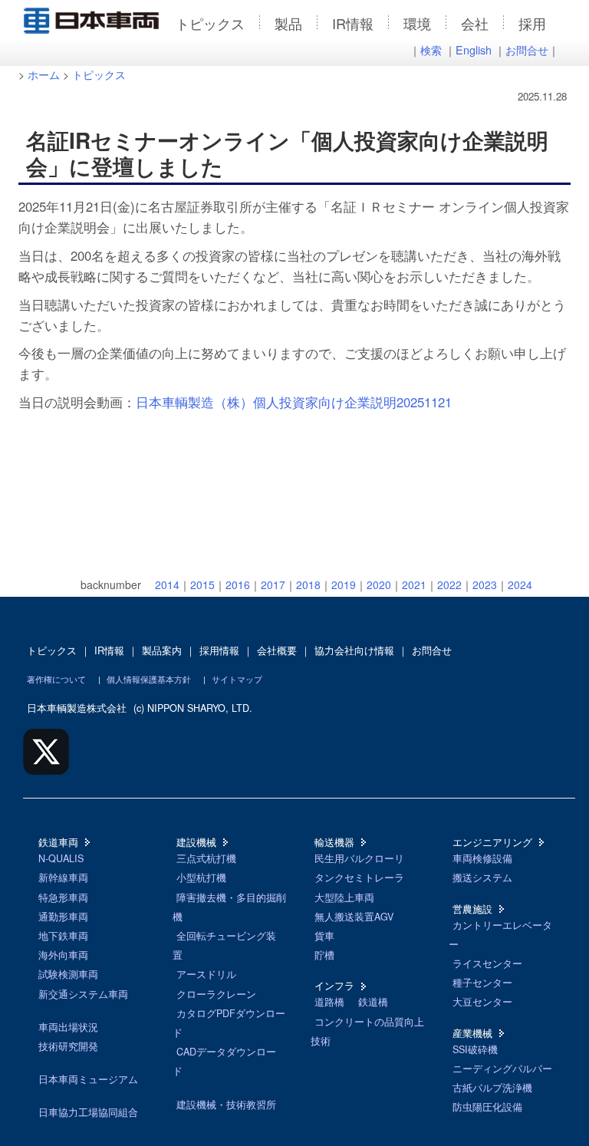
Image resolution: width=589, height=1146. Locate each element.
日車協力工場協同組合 (88, 1112)
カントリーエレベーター (500, 934)
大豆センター (482, 1002)
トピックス (210, 23)
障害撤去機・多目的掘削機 (229, 907)
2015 (202, 584)
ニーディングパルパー (502, 1068)
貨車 (324, 936)
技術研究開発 (68, 1046)
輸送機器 (334, 842)
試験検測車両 (68, 974)
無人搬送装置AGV (353, 917)
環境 (417, 23)
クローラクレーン (216, 994)
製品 (288, 23)
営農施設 (472, 909)
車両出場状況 (68, 1027)
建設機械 (196, 842)
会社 (475, 23)
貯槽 (324, 955)
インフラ (334, 986)
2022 (449, 584)
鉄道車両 (58, 842)
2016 (237, 584)
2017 (273, 584)
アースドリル (206, 974)
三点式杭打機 (206, 858)
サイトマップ (237, 679)
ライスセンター (487, 963)
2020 (379, 584)
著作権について (56, 679)
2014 (167, 584)
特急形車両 (63, 897)
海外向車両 (63, 955)
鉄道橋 (373, 1002)
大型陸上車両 (344, 897)
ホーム (44, 74)
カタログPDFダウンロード (229, 1022)
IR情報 (352, 23)
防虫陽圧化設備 (487, 1107)
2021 (414, 584)
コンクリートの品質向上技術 (367, 1031)
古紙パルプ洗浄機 (492, 1088)
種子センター (482, 983)
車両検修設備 (482, 858)
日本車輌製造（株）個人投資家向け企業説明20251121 (294, 402)
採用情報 (219, 650)
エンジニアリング (492, 842)
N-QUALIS (61, 858)
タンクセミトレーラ (359, 877)
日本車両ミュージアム (88, 1079)
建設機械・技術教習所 (226, 1104)
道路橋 (329, 1002)
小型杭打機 (201, 877)
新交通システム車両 (83, 994)
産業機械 (472, 1033)
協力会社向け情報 (354, 650)
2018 (308, 584)
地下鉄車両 (63, 936)
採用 (532, 23)
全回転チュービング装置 (224, 945)
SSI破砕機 (475, 1049)
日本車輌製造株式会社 (77, 708)
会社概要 (277, 650)
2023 (484, 584)
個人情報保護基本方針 (149, 679)
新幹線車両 (63, 877)
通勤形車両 (63, 917)
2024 (520, 584)
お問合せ (526, 49)
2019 (343, 584)
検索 (431, 49)
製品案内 (162, 650)
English (474, 49)
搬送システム (482, 877)
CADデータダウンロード (224, 1061)
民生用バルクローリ (359, 858)
